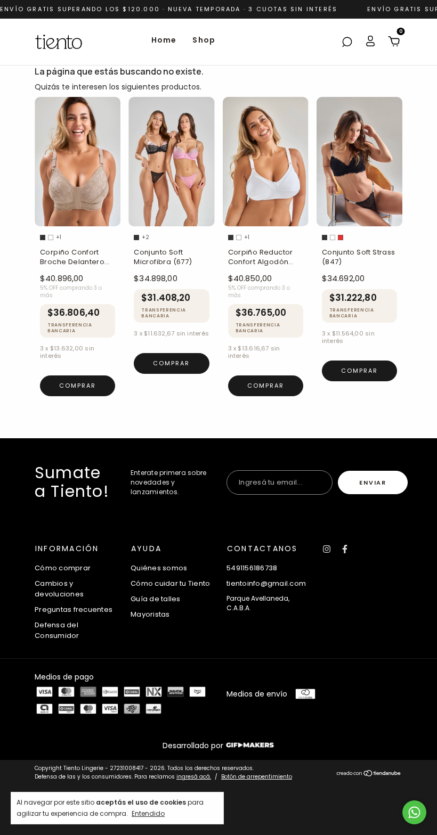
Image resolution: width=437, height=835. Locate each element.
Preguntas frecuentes (73, 609)
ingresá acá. (193, 777)
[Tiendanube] (369, 773)
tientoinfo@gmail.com (266, 583)
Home (163, 40)
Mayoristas (150, 614)
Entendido (148, 813)
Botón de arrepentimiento (256, 777)
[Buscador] (347, 42)
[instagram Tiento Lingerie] (326, 549)
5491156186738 (251, 568)
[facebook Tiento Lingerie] (345, 549)
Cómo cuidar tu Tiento (170, 583)
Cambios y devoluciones (59, 588)
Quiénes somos (159, 568)
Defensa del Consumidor (57, 630)
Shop (203, 40)
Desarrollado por (194, 745)
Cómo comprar (63, 568)
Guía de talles (156, 599)
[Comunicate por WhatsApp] (414, 812)
